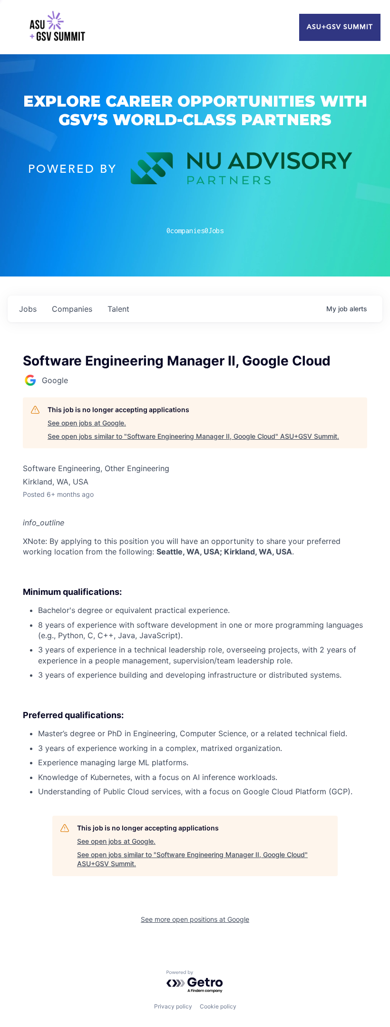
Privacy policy (173, 1006)
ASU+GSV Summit (340, 27)
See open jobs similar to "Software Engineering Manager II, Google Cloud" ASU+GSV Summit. (193, 436)
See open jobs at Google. (87, 423)
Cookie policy (218, 1006)
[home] (57, 27)
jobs (28, 309)
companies (72, 309)
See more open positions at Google (195, 919)
